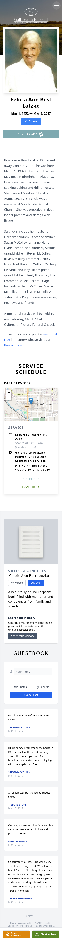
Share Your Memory (22, 636)
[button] (31, 401)
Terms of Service (40, 925)
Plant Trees (31, 486)
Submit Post (31, 694)
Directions (31, 479)
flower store (13, 345)
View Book (17, 582)
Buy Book (36, 582)
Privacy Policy (21, 925)
